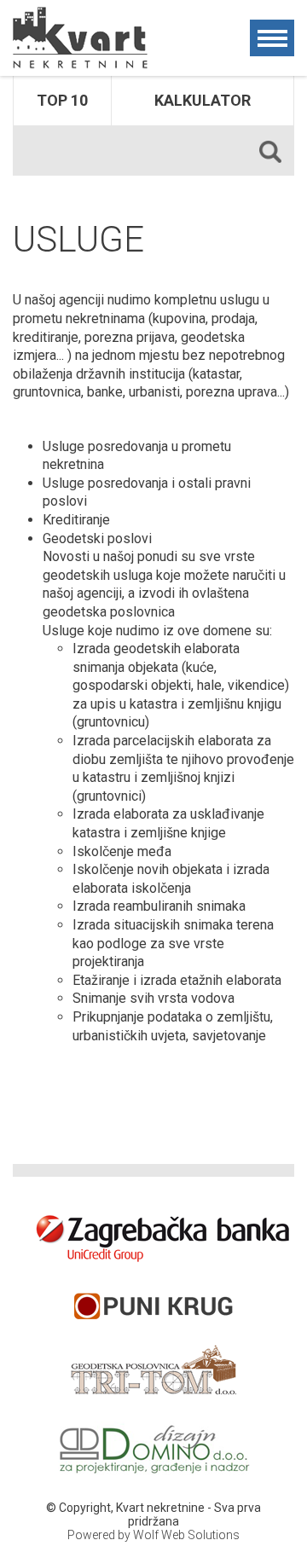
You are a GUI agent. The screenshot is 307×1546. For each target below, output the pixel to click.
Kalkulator (202, 100)
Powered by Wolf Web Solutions (153, 1535)
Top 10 (62, 100)
